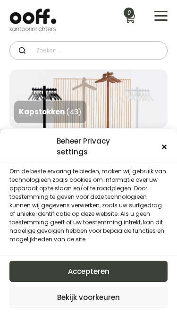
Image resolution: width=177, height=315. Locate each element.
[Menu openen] (161, 16)
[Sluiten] (164, 147)
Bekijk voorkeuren (88, 297)
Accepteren (89, 271)
